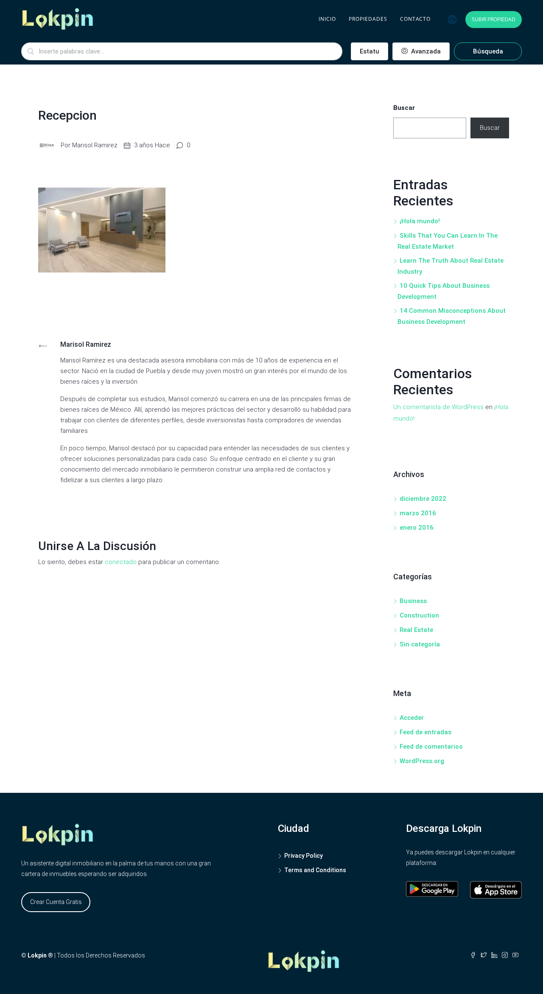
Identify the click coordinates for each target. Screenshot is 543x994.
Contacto (415, 18)
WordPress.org (422, 761)
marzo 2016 (418, 513)
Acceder (412, 718)
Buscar (404, 108)
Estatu (369, 51)
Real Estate (416, 630)
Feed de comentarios (431, 746)
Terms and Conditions (315, 870)
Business (413, 601)
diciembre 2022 (423, 499)
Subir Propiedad (493, 19)
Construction (419, 615)
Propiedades (368, 18)
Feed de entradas (425, 732)
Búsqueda (488, 51)
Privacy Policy (303, 855)
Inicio (327, 18)
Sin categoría (420, 644)
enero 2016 (417, 527)
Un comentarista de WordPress (438, 407)
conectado (121, 562)
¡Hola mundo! (420, 221)
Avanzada (425, 51)
